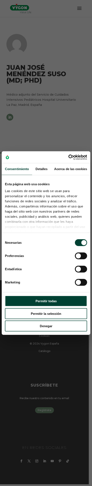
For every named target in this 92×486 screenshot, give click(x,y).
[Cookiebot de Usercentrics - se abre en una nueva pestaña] (68, 157)
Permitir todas (46, 301)
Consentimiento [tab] (17, 169)
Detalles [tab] (42, 169)
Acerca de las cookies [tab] (70, 169)
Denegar (46, 326)
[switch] (81, 255)
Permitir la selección (46, 313)
